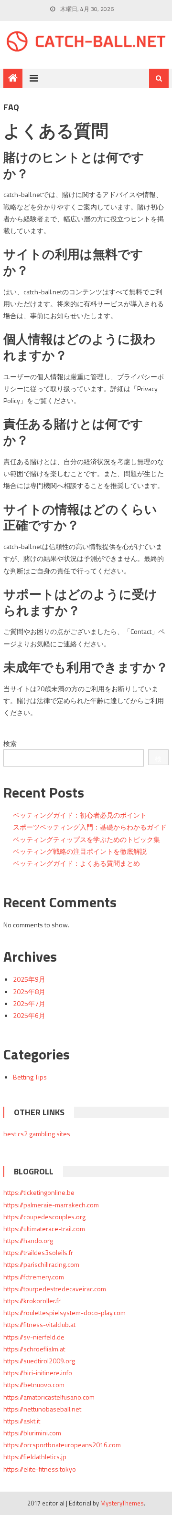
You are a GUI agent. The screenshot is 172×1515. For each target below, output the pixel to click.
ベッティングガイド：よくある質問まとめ (76, 863)
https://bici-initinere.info (37, 1373)
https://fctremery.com (33, 1277)
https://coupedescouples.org (44, 1217)
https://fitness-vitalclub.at (39, 1324)
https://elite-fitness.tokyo (39, 1469)
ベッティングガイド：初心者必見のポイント (80, 815)
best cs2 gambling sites (36, 1134)
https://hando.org (28, 1240)
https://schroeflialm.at (34, 1349)
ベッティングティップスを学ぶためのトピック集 (86, 839)
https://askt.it (21, 1421)
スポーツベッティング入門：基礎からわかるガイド (90, 827)
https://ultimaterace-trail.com (44, 1229)
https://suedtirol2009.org (39, 1361)
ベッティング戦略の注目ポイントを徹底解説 (80, 851)
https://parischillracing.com (41, 1264)
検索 (10, 743)
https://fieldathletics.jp (34, 1457)
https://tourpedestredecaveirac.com (54, 1289)
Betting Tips (30, 1077)
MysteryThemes (122, 1503)
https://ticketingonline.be (39, 1192)
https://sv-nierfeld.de (33, 1337)
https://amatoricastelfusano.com (49, 1397)
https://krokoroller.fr (32, 1301)
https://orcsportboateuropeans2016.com (62, 1445)
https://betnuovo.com (33, 1385)
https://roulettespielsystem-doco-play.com (64, 1312)
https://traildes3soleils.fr (38, 1252)
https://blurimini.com (32, 1433)
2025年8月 (29, 991)
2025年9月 (29, 979)
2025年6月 (29, 1015)
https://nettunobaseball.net (42, 1409)
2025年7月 (29, 1003)
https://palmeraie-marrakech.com (51, 1205)
